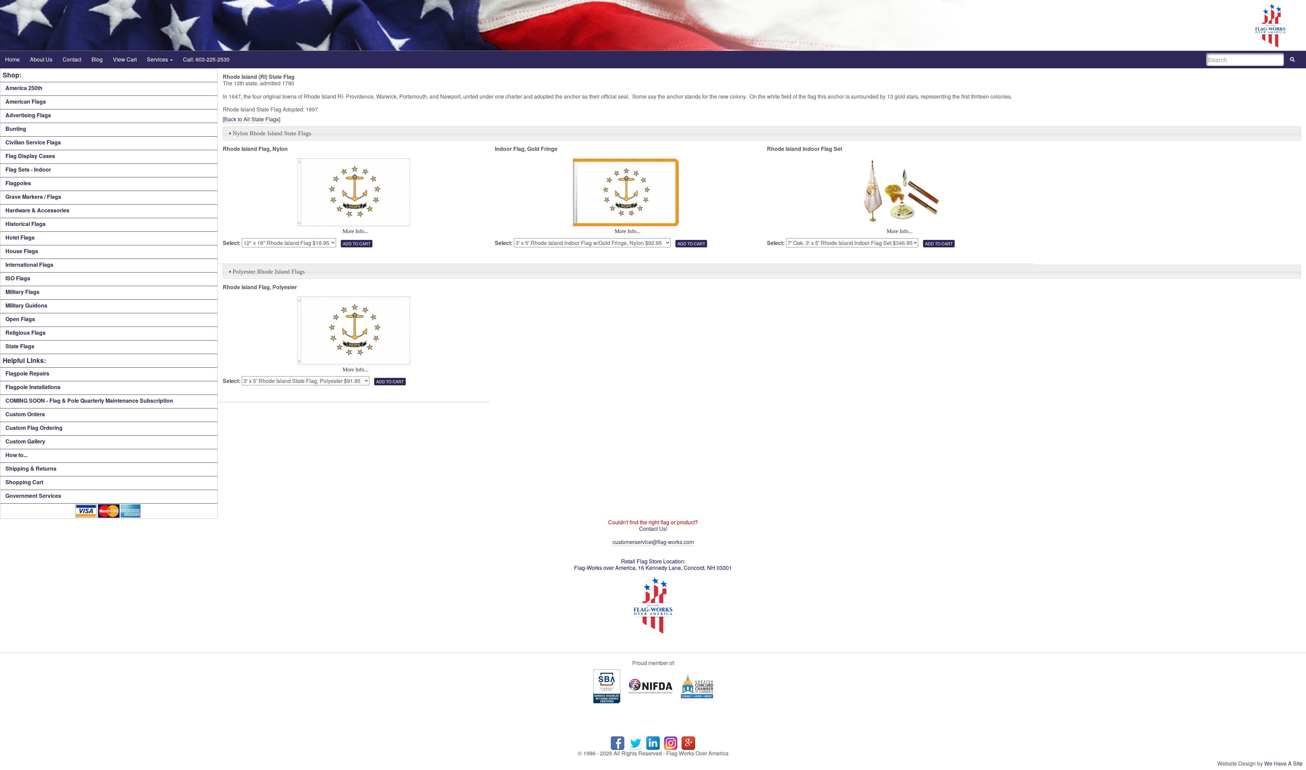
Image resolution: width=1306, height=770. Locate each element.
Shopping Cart (24, 482)
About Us (41, 59)
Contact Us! (653, 528)
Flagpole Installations (33, 387)
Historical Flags (25, 224)
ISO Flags (17, 278)
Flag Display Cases (30, 156)
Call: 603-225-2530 (206, 59)
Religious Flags (25, 332)
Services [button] (158, 59)
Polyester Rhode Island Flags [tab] (269, 271)
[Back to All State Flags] (251, 119)
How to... (16, 455)
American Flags (25, 101)
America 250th (24, 88)
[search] (1292, 60)
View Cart (125, 59)
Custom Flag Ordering (34, 428)
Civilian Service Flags (33, 142)
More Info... (355, 231)
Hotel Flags (20, 237)
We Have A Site (1283, 763)
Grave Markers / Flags (33, 196)
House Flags (21, 251)
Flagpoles (18, 183)
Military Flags (22, 292)
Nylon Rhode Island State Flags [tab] (272, 133)
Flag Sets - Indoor (28, 169)
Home (12, 59)
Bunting (15, 129)
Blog (97, 59)
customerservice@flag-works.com (653, 542)
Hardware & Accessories (37, 210)
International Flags (29, 264)
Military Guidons (26, 305)
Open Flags (20, 319)
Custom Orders (25, 414)
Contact (72, 59)
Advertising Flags (28, 115)
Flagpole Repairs (27, 373)
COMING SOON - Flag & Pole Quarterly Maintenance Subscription (89, 400)
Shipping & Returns (30, 468)
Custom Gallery (25, 441)
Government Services (33, 496)
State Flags (19, 346)
